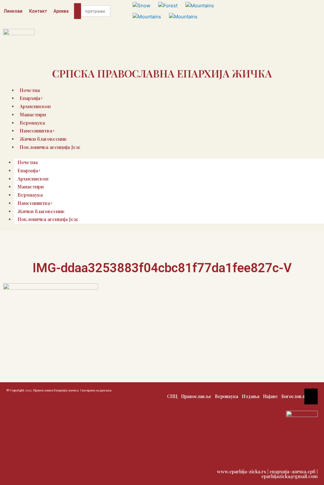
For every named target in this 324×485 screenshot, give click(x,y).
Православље (196, 396)
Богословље (294, 396)
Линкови (12, 11)
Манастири (33, 114)
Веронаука (30, 195)
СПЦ (172, 396)
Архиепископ (32, 178)
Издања (250, 396)
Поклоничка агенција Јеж (50, 147)
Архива (61, 11)
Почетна (27, 162)
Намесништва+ (35, 203)
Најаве (270, 396)
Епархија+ (29, 170)
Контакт (38, 11)
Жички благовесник (41, 211)
